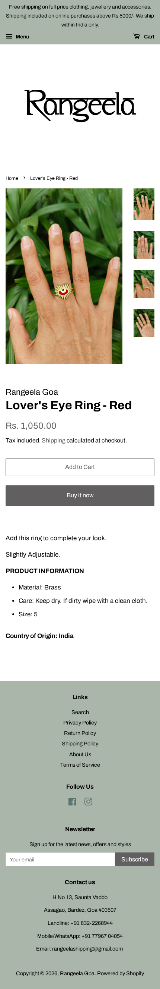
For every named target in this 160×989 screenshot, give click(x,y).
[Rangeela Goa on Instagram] (88, 803)
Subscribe (134, 859)
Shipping (53, 440)
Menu (22, 37)
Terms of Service (80, 765)
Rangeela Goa (77, 973)
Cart (148, 37)
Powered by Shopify (120, 973)
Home (12, 178)
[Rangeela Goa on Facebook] (72, 803)
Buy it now (80, 495)
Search (80, 712)
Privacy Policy (80, 723)
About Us (80, 754)
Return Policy (80, 733)
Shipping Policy (80, 744)
